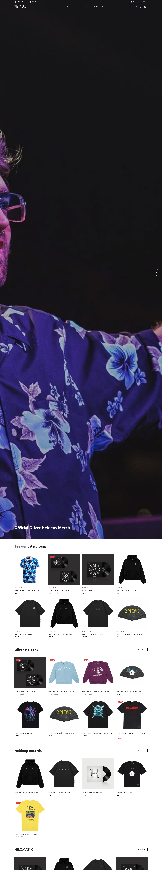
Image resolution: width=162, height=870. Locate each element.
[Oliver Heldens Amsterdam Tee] (30, 714)
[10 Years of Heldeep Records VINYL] (98, 773)
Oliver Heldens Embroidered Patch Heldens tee (130, 734)
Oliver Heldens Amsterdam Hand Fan (128, 691)
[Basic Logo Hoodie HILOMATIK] (132, 569)
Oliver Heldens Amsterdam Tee (24, 733)
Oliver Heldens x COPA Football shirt (26, 590)
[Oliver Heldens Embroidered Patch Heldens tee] (132, 714)
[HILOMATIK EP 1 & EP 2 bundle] (64, 569)
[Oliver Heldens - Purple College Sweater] (98, 672)
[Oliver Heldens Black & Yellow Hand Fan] (132, 613)
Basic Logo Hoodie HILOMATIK (126, 590)
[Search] (136, 7)
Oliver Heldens (67, 7)
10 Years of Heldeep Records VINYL (94, 792)
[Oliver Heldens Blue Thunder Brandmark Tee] (98, 714)
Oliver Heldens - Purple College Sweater (95, 691)
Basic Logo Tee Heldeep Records (93, 634)
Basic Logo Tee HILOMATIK (23, 634)
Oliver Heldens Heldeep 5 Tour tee (26, 834)
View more (141, 649)
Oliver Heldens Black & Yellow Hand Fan (129, 634)
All (58, 7)
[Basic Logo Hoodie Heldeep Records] (64, 613)
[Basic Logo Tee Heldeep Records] (98, 613)
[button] (145, 7)
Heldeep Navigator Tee (124, 792)
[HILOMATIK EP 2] (98, 569)
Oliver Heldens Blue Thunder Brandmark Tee (97, 733)
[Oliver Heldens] (20, 6)
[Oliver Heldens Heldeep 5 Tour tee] (30, 815)
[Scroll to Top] (158, 860)
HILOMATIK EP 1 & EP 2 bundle (58, 590)
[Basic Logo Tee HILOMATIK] (30, 613)
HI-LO (96, 7)
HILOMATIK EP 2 (87, 590)
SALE (103, 7)
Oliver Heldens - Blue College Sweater (61, 691)
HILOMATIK (87, 7)
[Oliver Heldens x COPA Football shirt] (30, 569)
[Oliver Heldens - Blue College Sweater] (64, 672)
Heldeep (78, 7)
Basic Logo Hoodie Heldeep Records (60, 634)
